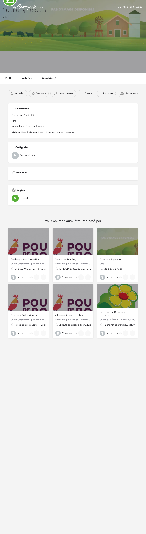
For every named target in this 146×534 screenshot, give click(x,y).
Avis (26, 78)
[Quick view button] (36, 277)
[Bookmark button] (43, 277)
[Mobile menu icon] (5, 7)
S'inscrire (137, 6)
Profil (8, 78)
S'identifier (123, 6)
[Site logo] (29, 7)
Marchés (47, 78)
